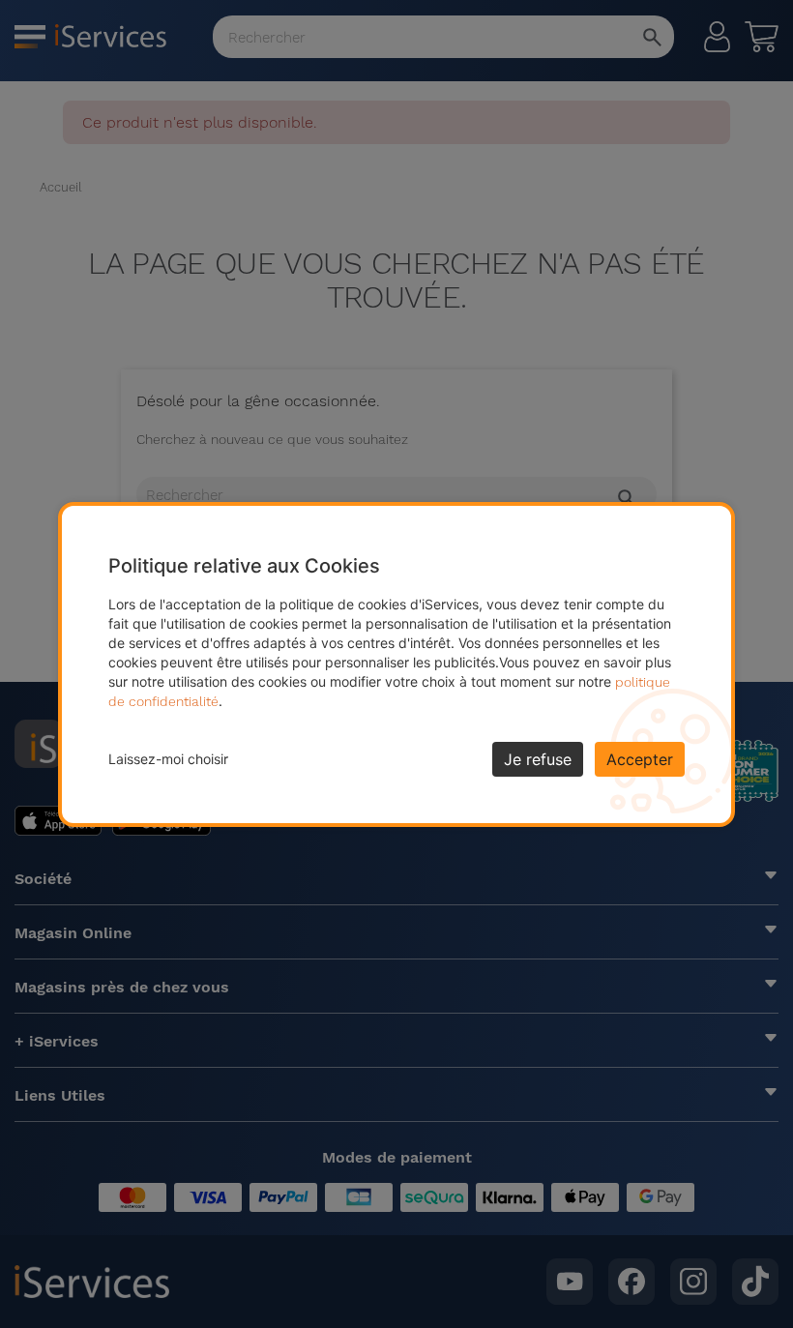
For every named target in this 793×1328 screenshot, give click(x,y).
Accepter (639, 759)
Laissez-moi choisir (168, 759)
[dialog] (396, 664)
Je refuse (538, 759)
